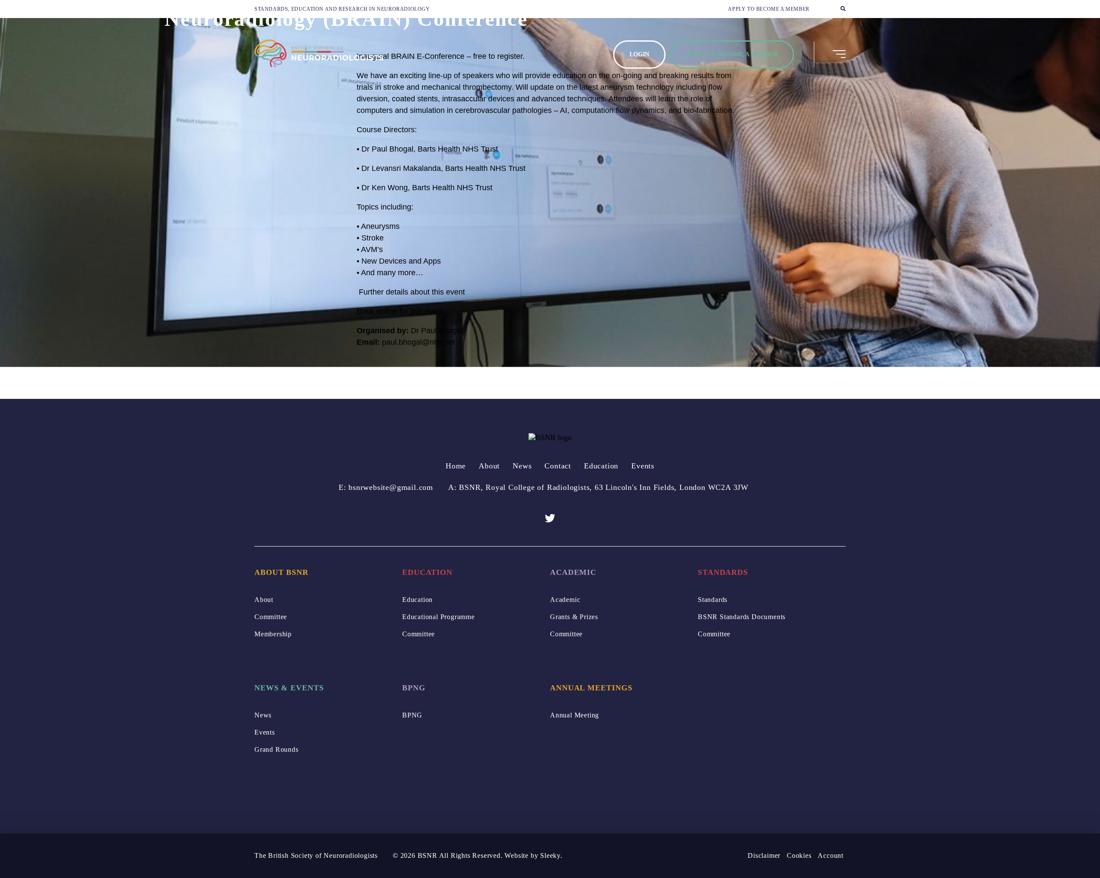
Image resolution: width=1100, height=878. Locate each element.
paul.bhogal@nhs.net (418, 342)
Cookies (799, 855)
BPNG (412, 715)
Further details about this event (411, 292)
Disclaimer (764, 855)
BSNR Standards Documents (741, 616)
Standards (712, 599)
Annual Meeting (574, 715)
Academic (565, 599)
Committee (270, 616)
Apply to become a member (768, 9)
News (522, 466)
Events (642, 466)
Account (830, 855)
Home (456, 466)
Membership (273, 634)
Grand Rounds (276, 749)
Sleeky (550, 855)
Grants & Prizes (574, 616)
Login (639, 54)
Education (601, 466)
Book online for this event (400, 311)
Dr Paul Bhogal (437, 330)
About (489, 466)
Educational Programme (438, 616)
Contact (557, 466)
